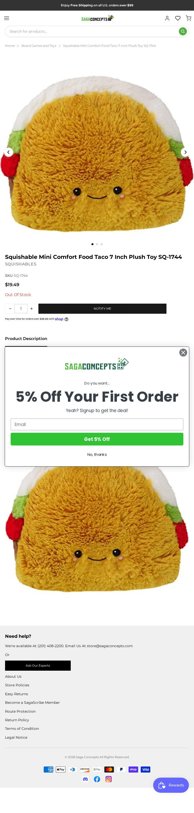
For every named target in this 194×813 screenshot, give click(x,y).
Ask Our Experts (38, 665)
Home (10, 46)
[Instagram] (108, 779)
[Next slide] (185, 152)
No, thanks (97, 454)
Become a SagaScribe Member (32, 702)
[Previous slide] (8, 152)
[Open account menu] (167, 18)
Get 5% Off (97, 439)
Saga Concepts (87, 757)
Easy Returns (16, 694)
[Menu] (6, 18)
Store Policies (17, 685)
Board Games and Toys (38, 46)
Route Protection (20, 711)
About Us (13, 676)
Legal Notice (16, 737)
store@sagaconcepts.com (110, 646)
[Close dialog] (183, 352)
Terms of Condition (22, 728)
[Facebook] (97, 779)
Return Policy (17, 720)
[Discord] (85, 779)
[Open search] (183, 31)
